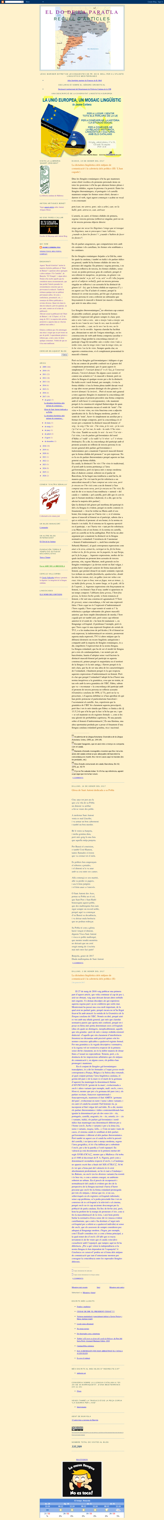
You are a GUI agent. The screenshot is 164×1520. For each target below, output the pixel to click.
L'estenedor (44, 527)
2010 (45, 370)
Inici (98, 1287)
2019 (45, 449)
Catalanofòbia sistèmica (85, 1346)
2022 (45, 460)
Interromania (81, 1407)
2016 (45, 393)
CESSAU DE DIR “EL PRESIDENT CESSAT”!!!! (96, 1311)
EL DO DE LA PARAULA (82, 12)
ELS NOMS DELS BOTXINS (51, 594)
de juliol (48, 434)
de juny (48, 430)
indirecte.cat (81, 1373)
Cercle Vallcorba (48, 577)
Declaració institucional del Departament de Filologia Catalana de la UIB (84, 89)
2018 (45, 446)
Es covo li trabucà (83, 1358)
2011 (45, 374)
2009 (45, 367)
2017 (45, 396)
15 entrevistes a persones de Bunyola (85, 1420)
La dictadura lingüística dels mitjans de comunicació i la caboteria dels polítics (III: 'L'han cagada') (97, 168)
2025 (45, 472)
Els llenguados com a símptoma (88, 1333)
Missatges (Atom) (89, 1292)
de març (48, 423)
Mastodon (82, 1459)
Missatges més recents (80, 1287)
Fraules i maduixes (83, 1306)
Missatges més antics (116, 1287)
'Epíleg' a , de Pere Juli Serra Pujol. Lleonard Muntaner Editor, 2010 (99, 1339)
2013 (45, 381)
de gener (48, 400)
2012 (45, 378)
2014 (45, 385)
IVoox (79, 1391)
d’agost (47, 437)
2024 (45, 468)
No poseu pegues (83, 1328)
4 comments (78, 777)
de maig (48, 426)
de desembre (49, 441)
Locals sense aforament (85, 1324)
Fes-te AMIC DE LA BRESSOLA (52, 566)
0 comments (78, 963)
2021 (45, 457)
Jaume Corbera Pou (51, 247)
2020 (45, 453)
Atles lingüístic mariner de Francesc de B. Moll (84, 80)
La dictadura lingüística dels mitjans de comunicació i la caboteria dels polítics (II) (93, 976)
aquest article (49, 207)
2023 (45, 464)
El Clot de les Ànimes (48, 541)
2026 (45, 475)
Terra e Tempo (45, 557)
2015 (45, 389)
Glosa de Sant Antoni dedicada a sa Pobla (93, 790)
